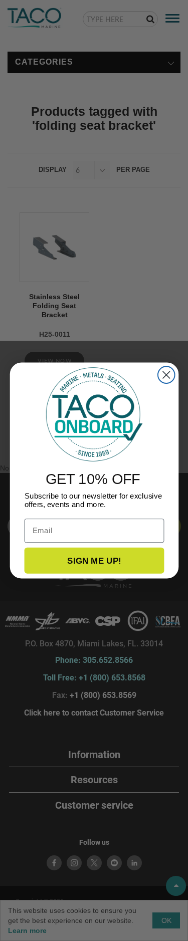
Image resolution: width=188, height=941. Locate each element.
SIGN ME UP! (94, 560)
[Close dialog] (165, 374)
